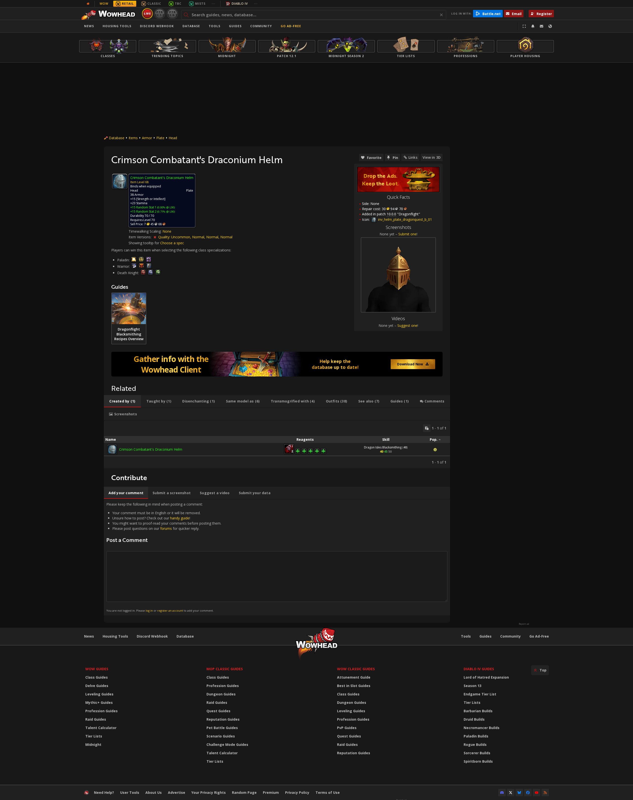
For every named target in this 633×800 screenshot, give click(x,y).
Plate (160, 137)
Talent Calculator (100, 727)
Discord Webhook (157, 26)
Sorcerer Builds (477, 753)
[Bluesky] (519, 792)
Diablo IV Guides (479, 669)
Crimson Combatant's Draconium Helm (150, 449)
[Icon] (119, 181)
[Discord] (502, 792)
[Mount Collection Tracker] (277, 364)
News (89, 26)
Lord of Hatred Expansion (486, 677)
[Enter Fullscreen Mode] (524, 26)
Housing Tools (115, 636)
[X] (510, 792)
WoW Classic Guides (356, 669)
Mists (200, 3)
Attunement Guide (353, 677)
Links (412, 157)
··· (213, 3)
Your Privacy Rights (208, 792)
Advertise (176, 792)
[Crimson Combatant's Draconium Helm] (112, 449)
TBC (178, 3)
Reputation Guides (223, 719)
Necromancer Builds (481, 727)
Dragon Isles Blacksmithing (383, 447)
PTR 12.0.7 (172, 13)
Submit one (407, 234)
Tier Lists (93, 736)
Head (173, 137)
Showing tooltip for (144, 243)
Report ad (524, 624)
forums (166, 528)
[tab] (122, 401)
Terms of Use (328, 792)
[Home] (109, 13)
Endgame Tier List (480, 694)
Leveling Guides (99, 694)
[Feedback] (541, 26)
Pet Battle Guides (222, 727)
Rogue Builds (475, 744)
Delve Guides (96, 685)
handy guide (179, 518)
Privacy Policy (297, 792)
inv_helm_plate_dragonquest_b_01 (404, 219)
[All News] (88, 4)
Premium (271, 792)
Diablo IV (240, 3)
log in (149, 610)
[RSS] (545, 792)
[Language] (550, 26)
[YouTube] (536, 792)
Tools (466, 636)
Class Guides (96, 677)
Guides (235, 26)
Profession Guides (101, 711)
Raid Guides (95, 719)
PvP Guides (347, 727)
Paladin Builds (476, 736)
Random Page (244, 792)
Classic (154, 3)
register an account (170, 610)
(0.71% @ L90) (166, 211)
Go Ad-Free (291, 26)
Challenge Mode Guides (227, 744)
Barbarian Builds (478, 711)
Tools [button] (214, 26)
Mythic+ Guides (99, 702)
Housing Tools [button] (117, 26)
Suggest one (407, 325)
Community (261, 26)
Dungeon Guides (221, 694)
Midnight (93, 744)
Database (191, 26)
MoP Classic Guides (224, 669)
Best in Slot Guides (353, 685)
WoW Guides (96, 669)
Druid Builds (474, 719)
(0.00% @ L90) (166, 207)
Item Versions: (140, 237)
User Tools (129, 792)
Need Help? (104, 792)
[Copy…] (426, 428)
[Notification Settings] (533, 26)
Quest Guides (218, 711)
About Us (153, 792)
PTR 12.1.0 (159, 13)
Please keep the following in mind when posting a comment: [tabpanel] (163, 557)
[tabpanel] (277, 444)
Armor (147, 137)
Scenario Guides (220, 736)
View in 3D (432, 157)
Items (133, 137)
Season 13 (472, 685)
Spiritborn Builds (478, 761)
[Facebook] (528, 792)
